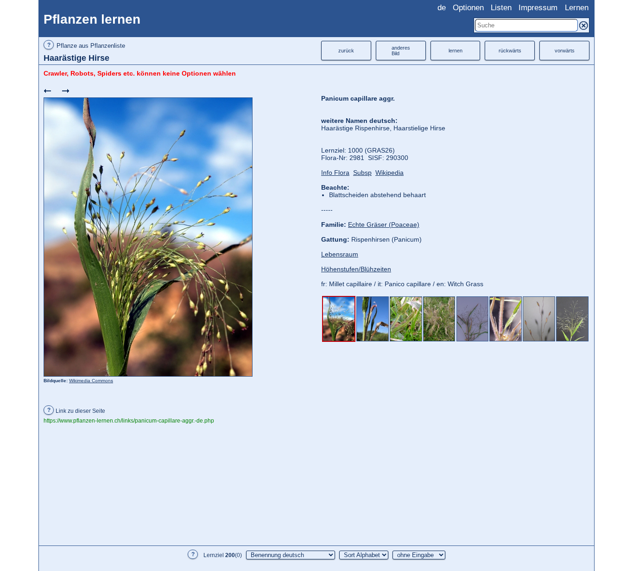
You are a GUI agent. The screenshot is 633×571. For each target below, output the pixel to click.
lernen (455, 50)
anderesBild (401, 50)
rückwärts (510, 50)
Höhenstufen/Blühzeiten (356, 269)
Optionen (468, 7)
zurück (346, 50)
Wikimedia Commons (91, 380)
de (441, 7)
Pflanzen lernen (92, 19)
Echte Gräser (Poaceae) (383, 224)
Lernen (577, 7)
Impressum (538, 7)
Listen (501, 7)
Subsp (362, 172)
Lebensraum (339, 254)
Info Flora (335, 172)
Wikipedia (389, 172)
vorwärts (565, 50)
